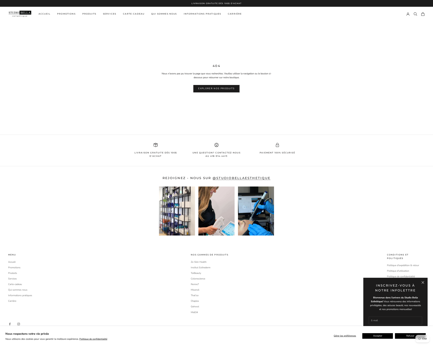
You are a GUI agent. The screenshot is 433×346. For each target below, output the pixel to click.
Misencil (195, 289)
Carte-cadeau (133, 14)
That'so (195, 295)
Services (109, 14)
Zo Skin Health (199, 262)
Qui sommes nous (164, 14)
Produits (89, 14)
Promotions (66, 14)
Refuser (410, 335)
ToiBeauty (196, 273)
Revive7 (195, 284)
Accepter (377, 335)
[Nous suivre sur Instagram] (18, 324)
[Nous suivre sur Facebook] (10, 324)
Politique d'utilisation (398, 271)
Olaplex (195, 301)
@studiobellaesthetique (241, 178)
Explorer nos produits (216, 88)
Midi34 (194, 312)
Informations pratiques (202, 14)
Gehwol (195, 306)
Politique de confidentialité (93, 339)
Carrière (235, 14)
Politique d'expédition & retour (403, 265)
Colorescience (198, 278)
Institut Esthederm (200, 267)
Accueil (44, 14)
